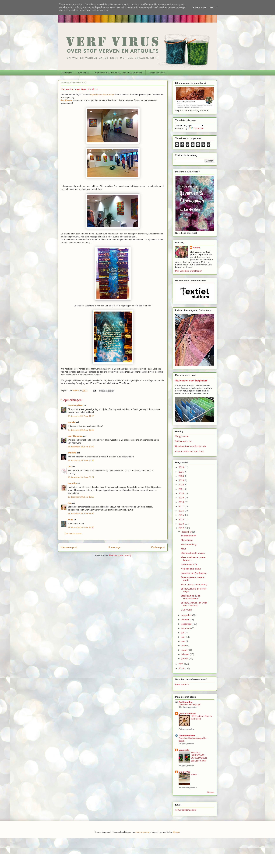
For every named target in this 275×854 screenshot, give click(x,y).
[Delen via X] (106, 390)
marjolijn (72, 483)
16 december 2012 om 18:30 (81, 513)
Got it (213, 7)
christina (72, 453)
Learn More (199, 7)
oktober (185, 619)
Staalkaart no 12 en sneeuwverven (191, 597)
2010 (181, 668)
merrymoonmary (142, 832)
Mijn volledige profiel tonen (188, 271)
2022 (181, 484)
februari (185, 654)
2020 (181, 493)
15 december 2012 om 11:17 (81, 416)
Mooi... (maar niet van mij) (194, 584)
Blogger (176, 832)
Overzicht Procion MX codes (189, 451)
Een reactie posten (73, 533)
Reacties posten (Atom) (120, 555)
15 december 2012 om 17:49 (81, 447)
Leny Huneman (75, 436)
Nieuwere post (69, 547)
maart (184, 650)
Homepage (114, 547)
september (187, 624)
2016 (181, 510)
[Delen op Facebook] (109, 390)
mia (69, 503)
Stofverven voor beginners (191, 380)
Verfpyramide (182, 436)
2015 (181, 515)
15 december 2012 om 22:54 (81, 460)
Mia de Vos (184, 772)
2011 (181, 664)
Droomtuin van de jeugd (189, 704)
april (183, 645)
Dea (69, 466)
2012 (181, 528)
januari (185, 658)
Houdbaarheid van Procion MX (190, 446)
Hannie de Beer (75, 405)
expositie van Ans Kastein (102, 94)
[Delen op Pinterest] (112, 390)
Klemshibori (187, 540)
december (186, 532)
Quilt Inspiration (187, 713)
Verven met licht (189, 564)
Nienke (196, 247)
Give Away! (186, 609)
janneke (71, 422)
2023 (181, 480)
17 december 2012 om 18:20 (81, 527)
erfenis (194, 774)
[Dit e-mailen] (100, 390)
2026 (181, 467)
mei (183, 641)
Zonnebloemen (188, 535)
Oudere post (158, 547)
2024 (181, 476)
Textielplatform (187, 735)
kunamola (184, 750)
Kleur (183, 548)
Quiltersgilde (186, 702)
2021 (181, 489)
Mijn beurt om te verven (193, 553)
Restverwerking (188, 544)
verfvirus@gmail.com (185, 810)
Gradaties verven (157, 73)
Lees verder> (182, 684)
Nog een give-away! (191, 568)
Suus (70, 519)
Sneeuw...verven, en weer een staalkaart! (194, 604)
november (186, 615)
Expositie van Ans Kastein (194, 573)
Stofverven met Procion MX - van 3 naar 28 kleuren (118, 73)
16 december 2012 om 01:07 (81, 477)
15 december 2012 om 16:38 (81, 430)
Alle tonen (210, 792)
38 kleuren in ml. (183, 441)
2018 (181, 502)
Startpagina (66, 73)
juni (183, 637)
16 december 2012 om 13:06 (81, 497)
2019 (181, 497)
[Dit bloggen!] (103, 390)
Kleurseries (83, 73)
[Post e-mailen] (94, 390)
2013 (181, 523)
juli (183, 632)
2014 (181, 519)
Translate (199, 128)
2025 (181, 471)
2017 (181, 506)
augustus (186, 628)
